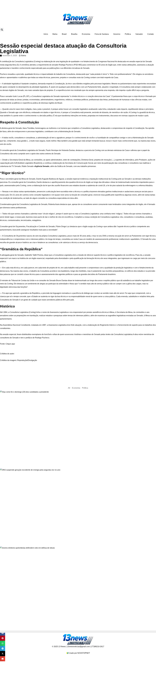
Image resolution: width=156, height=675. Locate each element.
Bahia (55, 34)
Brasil (64, 34)
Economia (86, 34)
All (69, 388)
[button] (2, 30)
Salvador (139, 34)
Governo (116, 34)
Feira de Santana (102, 34)
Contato (150, 34)
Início (46, 34)
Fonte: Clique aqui (7, 344)
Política (128, 34)
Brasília (74, 34)
